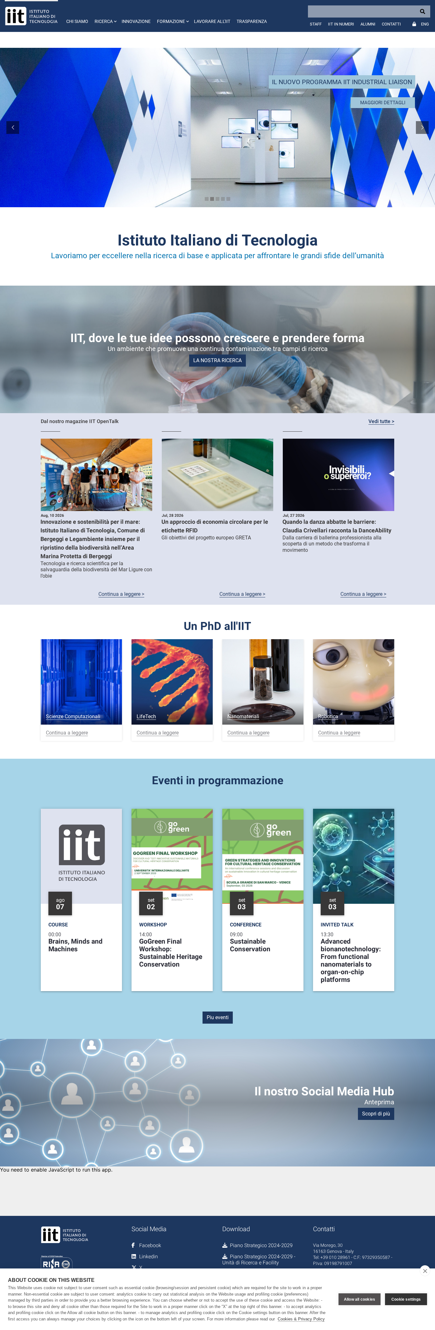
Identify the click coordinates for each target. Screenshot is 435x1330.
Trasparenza (252, 21)
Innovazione (136, 21)
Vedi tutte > (381, 421)
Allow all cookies (359, 1299)
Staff (316, 24)
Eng (425, 24)
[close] (425, 1270)
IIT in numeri (341, 24)
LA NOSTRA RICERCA (217, 360)
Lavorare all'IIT (212, 21)
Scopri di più (376, 1114)
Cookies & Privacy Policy (301, 1319)
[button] (104, 16)
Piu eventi (218, 1017)
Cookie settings (406, 1299)
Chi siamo (77, 21)
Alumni (367, 24)
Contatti (391, 24)
